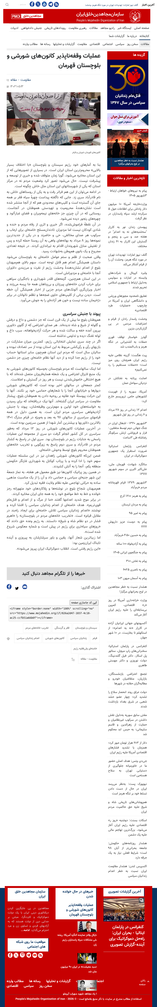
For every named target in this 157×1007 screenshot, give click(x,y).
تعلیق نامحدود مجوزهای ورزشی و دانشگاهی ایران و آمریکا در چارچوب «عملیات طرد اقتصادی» (127, 303)
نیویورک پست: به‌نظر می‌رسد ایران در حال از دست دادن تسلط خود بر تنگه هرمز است (127, 789)
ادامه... (25, 930)
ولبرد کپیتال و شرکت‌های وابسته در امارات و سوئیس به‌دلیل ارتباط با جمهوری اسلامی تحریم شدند (127, 280)
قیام (95, 638)
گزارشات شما (116, 36)
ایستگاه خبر (124, 28)
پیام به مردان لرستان (134, 504)
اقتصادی (95, 44)
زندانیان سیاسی (78, 638)
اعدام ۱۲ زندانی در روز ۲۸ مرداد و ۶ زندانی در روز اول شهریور (127, 412)
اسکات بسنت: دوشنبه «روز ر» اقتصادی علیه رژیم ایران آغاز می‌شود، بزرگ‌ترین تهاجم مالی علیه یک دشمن (127, 827)
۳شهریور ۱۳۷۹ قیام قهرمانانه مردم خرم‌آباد (127, 485)
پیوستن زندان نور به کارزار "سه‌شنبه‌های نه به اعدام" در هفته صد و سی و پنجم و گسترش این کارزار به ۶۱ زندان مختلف (127, 237)
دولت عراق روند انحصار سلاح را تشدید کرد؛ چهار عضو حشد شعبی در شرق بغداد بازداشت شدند (127, 699)
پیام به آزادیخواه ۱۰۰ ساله (131, 544)
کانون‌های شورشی (54, 638)
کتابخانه (144, 36)
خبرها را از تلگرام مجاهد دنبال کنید (53, 573)
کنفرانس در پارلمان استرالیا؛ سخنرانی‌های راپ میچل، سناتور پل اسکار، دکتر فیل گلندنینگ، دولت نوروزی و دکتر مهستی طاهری (127, 656)
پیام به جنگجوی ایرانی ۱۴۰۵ (130, 552)
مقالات (93, 28)
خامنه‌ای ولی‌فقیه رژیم (85, 649)
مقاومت (82, 44)
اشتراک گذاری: (91, 587)
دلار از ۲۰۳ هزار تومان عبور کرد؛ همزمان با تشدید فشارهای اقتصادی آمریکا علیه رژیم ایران (127, 748)
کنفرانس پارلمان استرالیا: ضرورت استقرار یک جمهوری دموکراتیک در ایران (127, 451)
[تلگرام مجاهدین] (50, 4)
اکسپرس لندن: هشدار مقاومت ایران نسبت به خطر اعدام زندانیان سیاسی (127, 871)
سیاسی (119, 44)
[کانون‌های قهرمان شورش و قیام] (54, 118)
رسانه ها (45, 44)
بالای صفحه (143, 981)
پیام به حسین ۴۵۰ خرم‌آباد (130, 535)
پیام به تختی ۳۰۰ (136, 561)
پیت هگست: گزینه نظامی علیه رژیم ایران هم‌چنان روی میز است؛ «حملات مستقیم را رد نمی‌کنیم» (127, 362)
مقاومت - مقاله (21, 80)
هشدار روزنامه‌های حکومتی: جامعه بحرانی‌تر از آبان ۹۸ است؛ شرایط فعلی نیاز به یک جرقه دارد (127, 850)
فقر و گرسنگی (62, 628)
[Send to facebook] (9, 586)
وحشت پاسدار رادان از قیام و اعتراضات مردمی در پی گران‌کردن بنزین (127, 324)
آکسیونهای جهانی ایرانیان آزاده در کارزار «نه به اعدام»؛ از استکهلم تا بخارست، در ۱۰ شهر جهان (127, 630)
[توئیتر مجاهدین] (38, 4)
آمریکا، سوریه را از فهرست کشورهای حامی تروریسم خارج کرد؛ (127, 396)
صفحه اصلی (141, 28)
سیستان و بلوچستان (86, 628)
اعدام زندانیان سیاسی (28, 638)
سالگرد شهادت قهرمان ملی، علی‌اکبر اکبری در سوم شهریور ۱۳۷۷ (127, 469)
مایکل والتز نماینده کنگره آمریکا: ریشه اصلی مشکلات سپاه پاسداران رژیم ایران (78, 940)
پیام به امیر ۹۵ (138, 513)
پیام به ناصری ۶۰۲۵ (135, 569)
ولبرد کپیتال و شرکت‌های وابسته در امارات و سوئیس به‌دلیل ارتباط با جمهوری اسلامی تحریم (96, 5)
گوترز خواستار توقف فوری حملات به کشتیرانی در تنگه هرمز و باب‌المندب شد (127, 342)
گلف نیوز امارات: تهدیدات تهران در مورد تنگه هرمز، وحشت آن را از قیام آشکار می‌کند (127, 260)
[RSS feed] (56, 4)
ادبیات (14, 28)
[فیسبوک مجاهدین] (32, 4)
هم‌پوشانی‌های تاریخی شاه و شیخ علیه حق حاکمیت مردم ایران (127, 807)
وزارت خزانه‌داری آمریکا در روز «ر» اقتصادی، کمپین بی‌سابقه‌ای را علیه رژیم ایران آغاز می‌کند (127, 607)
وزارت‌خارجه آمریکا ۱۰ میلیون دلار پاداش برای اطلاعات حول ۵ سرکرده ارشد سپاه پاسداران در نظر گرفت (127, 211)
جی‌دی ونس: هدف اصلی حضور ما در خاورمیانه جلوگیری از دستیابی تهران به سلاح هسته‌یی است (127, 768)
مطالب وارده (30, 44)
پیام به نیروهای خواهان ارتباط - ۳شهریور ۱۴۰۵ (127, 193)
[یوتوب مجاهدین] (44, 4)
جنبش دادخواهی (31, 28)
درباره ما (132, 36)
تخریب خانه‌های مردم (37, 628)
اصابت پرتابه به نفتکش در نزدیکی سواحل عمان (127, 381)
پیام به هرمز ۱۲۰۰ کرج (133, 496)
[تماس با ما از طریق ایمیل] (34, 955)
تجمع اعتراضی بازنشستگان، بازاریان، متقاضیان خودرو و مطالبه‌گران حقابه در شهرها (127, 679)
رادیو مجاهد (107, 28)
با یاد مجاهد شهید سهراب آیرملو (80, 994)
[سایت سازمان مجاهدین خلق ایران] (76, 16)
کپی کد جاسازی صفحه (84, 603)
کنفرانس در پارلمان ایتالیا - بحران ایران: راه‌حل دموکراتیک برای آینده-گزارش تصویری (127, 936)
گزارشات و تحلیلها (64, 44)
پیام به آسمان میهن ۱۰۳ (132, 578)
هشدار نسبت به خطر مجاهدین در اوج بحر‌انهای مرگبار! (127, 589)
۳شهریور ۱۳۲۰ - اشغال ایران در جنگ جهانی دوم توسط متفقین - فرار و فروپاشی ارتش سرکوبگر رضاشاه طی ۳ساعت (127, 430)
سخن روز (132, 44)
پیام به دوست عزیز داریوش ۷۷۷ (127, 524)
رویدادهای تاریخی (55, 28)
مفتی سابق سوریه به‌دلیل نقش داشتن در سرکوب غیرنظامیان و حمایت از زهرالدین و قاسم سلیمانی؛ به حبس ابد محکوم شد (127, 725)
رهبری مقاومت (78, 28)
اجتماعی (108, 44)
